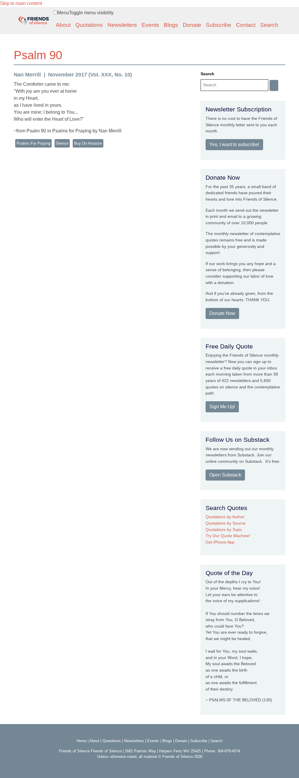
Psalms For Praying (33, 143)
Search (269, 25)
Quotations (89, 25)
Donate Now (222, 313)
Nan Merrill (27, 75)
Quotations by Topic (224, 529)
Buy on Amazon (88, 143)
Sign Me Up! (222, 406)
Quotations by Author (225, 516)
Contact (245, 25)
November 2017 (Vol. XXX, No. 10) (90, 75)
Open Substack (225, 474)
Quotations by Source (226, 523)
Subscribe (218, 25)
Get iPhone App (220, 542)
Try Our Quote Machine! (228, 535)
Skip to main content (21, 3)
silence (62, 143)
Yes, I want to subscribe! (234, 144)
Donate (192, 25)
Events (150, 25)
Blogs (171, 25)
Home (81, 741)
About (63, 25)
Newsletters (122, 25)
